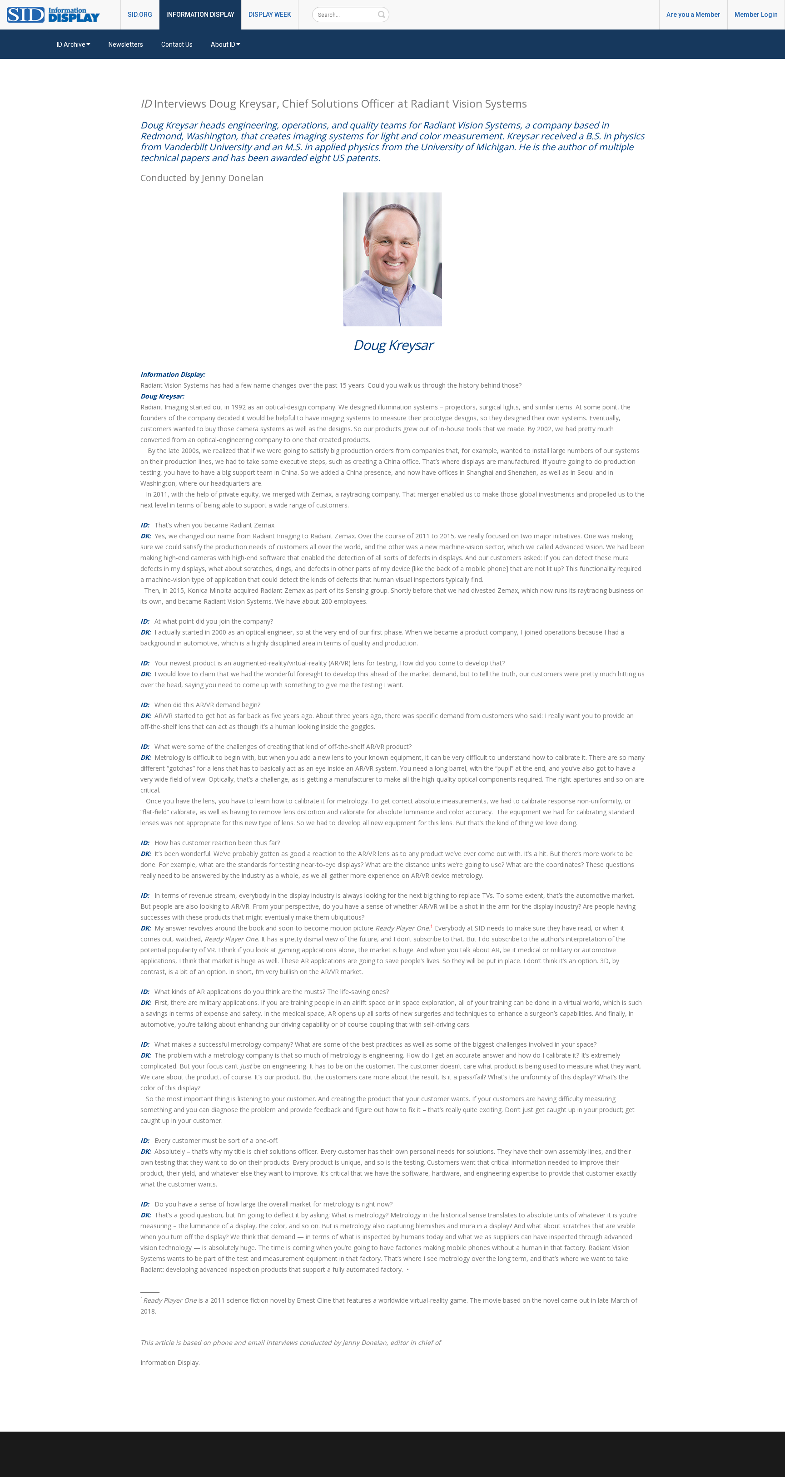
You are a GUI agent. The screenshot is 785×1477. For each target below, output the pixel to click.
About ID (223, 44)
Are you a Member (693, 14)
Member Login (756, 14)
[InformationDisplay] (57, 14)
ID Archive (71, 44)
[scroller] (769, 1466)
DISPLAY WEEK (269, 14)
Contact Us (177, 44)
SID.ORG (140, 14)
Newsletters (126, 44)
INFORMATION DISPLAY (200, 14)
